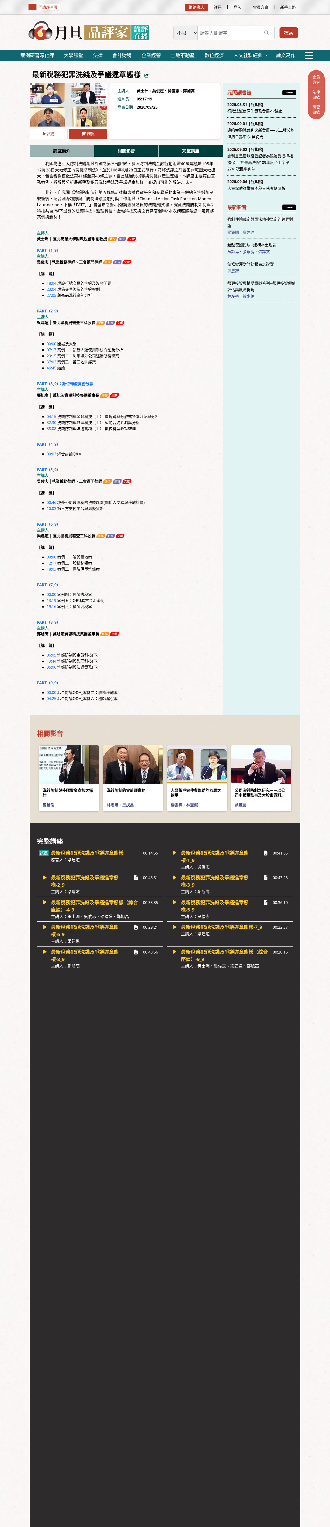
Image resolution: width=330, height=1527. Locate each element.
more (289, 92)
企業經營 (151, 55)
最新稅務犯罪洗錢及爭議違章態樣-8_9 (85, 959)
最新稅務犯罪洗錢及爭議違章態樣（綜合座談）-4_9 (94, 909)
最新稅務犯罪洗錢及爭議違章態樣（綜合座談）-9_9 (224, 959)
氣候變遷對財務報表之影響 (250, 264)
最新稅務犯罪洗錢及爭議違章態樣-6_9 (85, 934)
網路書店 (196, 7)
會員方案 (260, 7)
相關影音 (126, 151)
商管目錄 (316, 109)
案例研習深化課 (37, 55)
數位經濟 (214, 55)
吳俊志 (158, 90)
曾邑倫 (48, 804)
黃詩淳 (233, 251)
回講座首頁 (48, 7)
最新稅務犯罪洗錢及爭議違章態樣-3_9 (215, 884)
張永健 (248, 251)
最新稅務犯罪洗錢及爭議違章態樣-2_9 (85, 884)
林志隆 (112, 804)
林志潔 (192, 804)
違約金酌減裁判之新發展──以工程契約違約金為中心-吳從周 (260, 130)
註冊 (218, 7)
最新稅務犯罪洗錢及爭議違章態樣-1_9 (215, 860)
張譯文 (264, 251)
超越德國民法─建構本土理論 (251, 244)
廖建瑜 (248, 232)
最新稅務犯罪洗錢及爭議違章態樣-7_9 (221, 930)
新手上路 (288, 7)
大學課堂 (73, 55)
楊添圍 (233, 232)
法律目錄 (316, 94)
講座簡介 (62, 151)
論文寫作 (285, 55)
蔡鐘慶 (240, 804)
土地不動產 (183, 55)
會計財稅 (122, 55)
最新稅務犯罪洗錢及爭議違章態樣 (87, 856)
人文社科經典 (248, 55)
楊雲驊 (176, 804)
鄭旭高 (189, 90)
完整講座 (191, 151)
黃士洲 (142, 90)
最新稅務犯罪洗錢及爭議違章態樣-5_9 (215, 909)
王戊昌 (128, 804)
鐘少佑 (248, 296)
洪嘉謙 (233, 270)
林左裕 (233, 296)
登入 (237, 7)
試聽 (51, 133)
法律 (98, 55)
